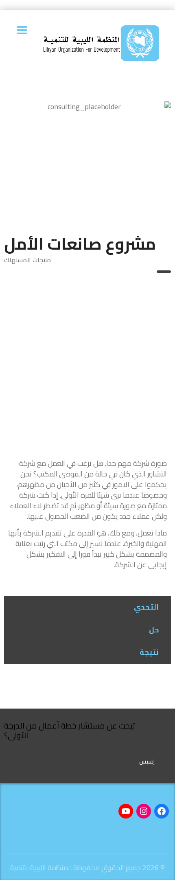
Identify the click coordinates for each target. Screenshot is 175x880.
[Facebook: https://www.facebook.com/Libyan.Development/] (161, 811)
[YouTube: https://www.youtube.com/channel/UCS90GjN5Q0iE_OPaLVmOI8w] (125, 811)
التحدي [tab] (146, 607)
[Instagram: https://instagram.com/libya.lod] (143, 811)
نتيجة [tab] (149, 652)
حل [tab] (154, 629)
